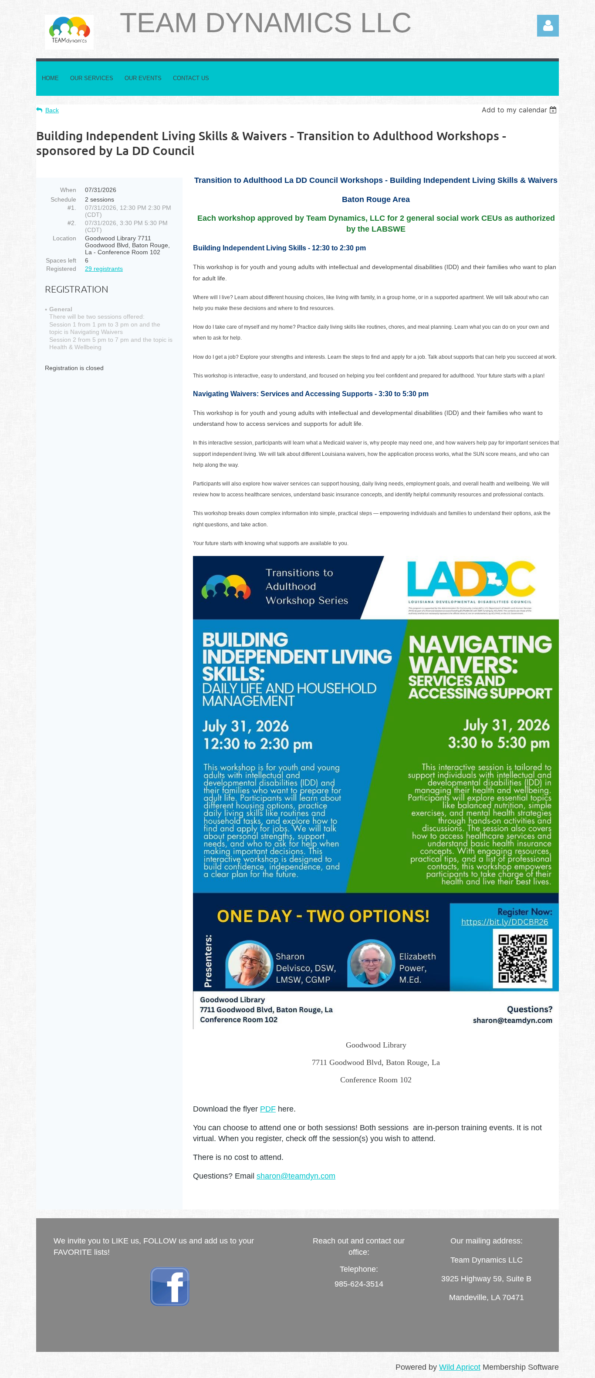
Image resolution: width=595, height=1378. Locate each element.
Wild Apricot (459, 1367)
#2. (72, 222)
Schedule (63, 199)
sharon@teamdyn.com (296, 1176)
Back (52, 110)
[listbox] (520, 109)
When (68, 189)
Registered (61, 268)
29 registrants (104, 268)
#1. (72, 207)
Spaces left (61, 260)
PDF (268, 1109)
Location (64, 238)
